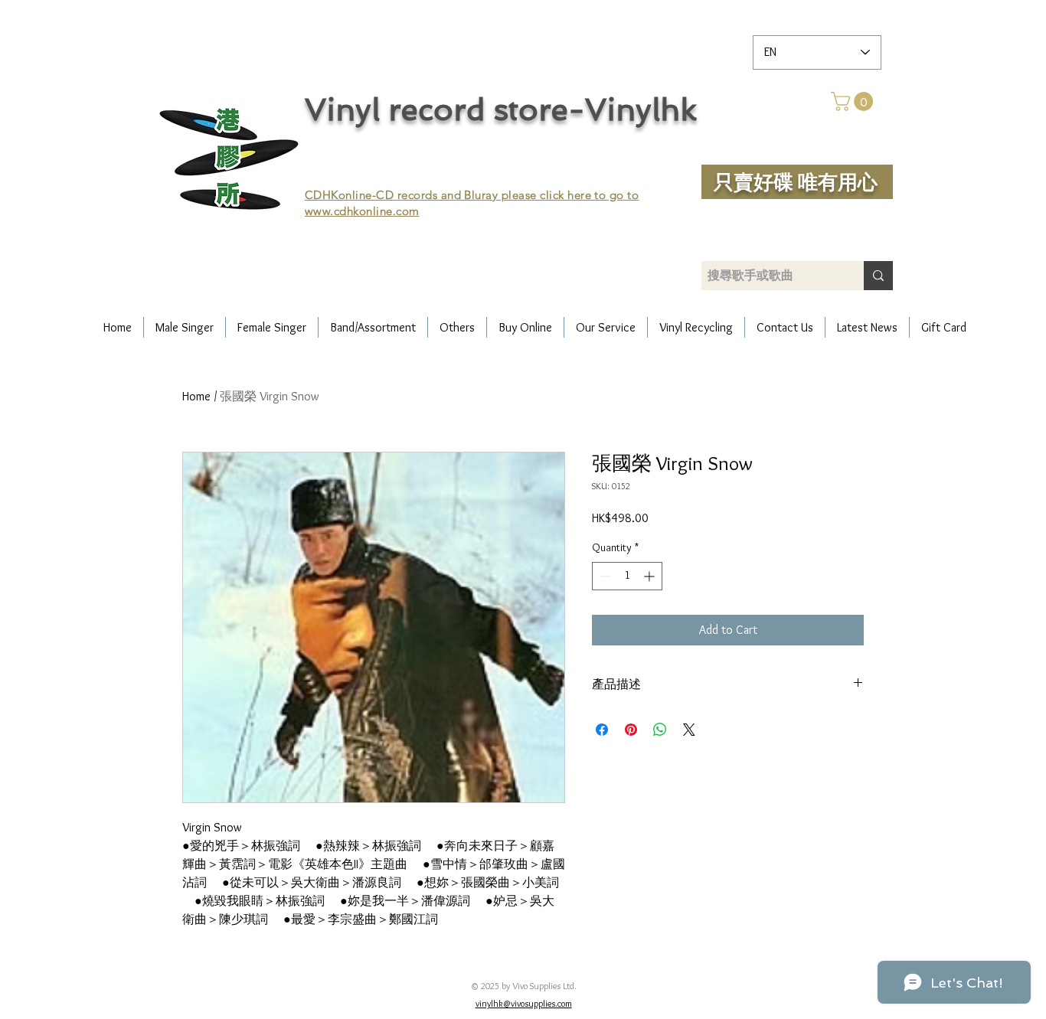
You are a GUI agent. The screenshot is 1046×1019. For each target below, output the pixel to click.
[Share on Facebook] (602, 729)
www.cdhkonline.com (362, 211)
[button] (854, 101)
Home (196, 396)
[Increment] (650, 576)
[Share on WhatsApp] (660, 729)
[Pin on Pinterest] (631, 729)
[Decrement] (603, 576)
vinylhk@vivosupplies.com (524, 1003)
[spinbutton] (627, 576)
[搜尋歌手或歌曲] (878, 275)
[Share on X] (689, 729)
